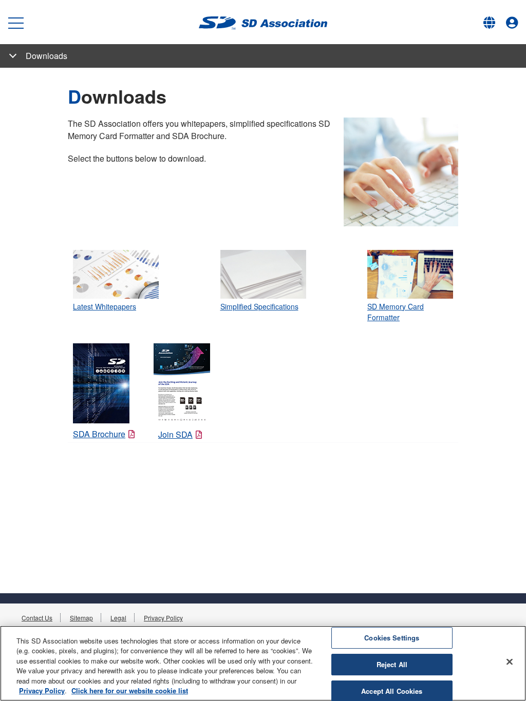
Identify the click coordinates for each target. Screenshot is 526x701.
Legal (118, 617)
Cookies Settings (391, 638)
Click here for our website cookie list (129, 690)
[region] (263, 663)
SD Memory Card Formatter (395, 311)
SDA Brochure (99, 434)
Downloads (46, 56)
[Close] (509, 662)
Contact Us (37, 617)
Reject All (392, 664)
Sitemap (81, 617)
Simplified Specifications (259, 306)
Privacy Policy (163, 617)
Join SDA (175, 434)
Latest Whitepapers (104, 306)
